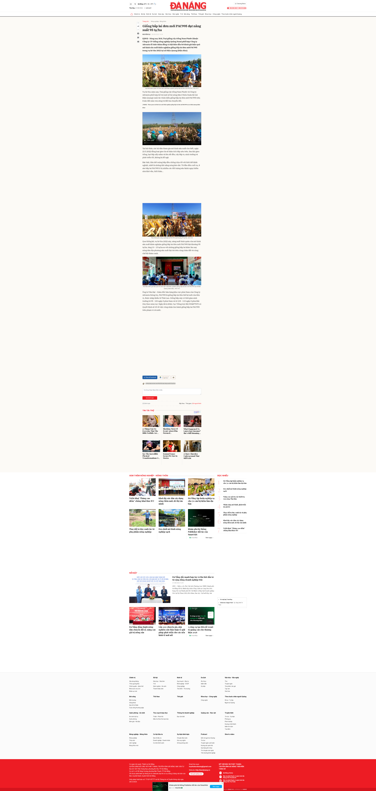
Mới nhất (148, 8)
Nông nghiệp (133, 738)
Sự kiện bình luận (183, 734)
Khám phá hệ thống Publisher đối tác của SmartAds (188, 785)
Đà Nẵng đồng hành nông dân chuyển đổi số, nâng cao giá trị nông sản (142, 630)
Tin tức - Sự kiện (230, 716)
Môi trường (132, 700)
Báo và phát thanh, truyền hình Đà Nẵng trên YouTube (233, 780)
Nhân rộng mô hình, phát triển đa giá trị (234, 506)
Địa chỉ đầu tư (157, 738)
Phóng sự (228, 719)
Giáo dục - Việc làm (159, 681)
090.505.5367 (233, 8)
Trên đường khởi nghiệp (208, 753)
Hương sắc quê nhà (207, 745)
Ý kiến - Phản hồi (158, 716)
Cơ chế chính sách (158, 743)
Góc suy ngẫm (181, 740)
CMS (231, 789)
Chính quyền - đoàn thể (136, 686)
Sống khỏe (132, 702)
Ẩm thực (203, 681)
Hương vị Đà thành (230, 724)
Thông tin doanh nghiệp (185, 713)
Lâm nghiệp (132, 743)
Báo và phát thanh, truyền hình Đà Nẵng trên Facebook (233, 776)
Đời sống (187, 14)
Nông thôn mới (133, 745)
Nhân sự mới (133, 691)
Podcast (204, 734)
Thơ (226, 681)
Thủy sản (132, 740)
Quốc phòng (133, 719)
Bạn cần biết (181, 716)
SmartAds (178, 788)
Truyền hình (229, 713)
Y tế (181, 14)
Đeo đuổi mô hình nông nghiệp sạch (170, 530)
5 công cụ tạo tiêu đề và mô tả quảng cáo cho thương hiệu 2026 (200, 630)
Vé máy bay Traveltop (226, 599)
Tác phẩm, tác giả (230, 686)
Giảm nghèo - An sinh (159, 686)
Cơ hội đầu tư (158, 734)
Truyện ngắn (228, 683)
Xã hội (143, 14)
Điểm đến (204, 683)
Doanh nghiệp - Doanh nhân (161, 740)
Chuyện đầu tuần (182, 738)
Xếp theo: (182, 403)
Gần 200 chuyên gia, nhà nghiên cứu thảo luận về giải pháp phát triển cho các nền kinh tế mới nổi (172, 631)
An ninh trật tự (133, 716)
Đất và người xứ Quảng (208, 738)
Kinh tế (148, 14)
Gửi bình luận (150, 398)
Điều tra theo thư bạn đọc (161, 719)
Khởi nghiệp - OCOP (183, 683)
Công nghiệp (181, 686)
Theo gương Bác (134, 683)
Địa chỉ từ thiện (133, 705)
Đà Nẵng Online (228, 773)
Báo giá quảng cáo (196, 774)
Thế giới (201, 14)
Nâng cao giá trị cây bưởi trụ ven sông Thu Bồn (234, 498)
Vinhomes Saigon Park (226, 602)
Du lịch (154, 14)
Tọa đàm (227, 729)
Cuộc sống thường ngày (136, 707)
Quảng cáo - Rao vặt (208, 713)
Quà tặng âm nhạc (206, 748)
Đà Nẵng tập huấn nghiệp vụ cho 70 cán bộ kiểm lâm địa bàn (201, 501)
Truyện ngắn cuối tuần (208, 743)
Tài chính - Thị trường (183, 688)
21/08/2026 (136, 8)
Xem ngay (216, 786)
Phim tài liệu (228, 721)
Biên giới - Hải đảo (134, 721)
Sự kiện (203, 686)
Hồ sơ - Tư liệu (229, 700)
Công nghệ (204, 700)
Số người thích (196, 403)
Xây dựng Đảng (134, 681)
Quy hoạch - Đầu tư (183, 681)
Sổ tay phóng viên (182, 743)
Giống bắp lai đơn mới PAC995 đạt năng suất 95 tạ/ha (160, 383)
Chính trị (137, 14)
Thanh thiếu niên (158, 688)
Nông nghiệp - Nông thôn (158, 21)
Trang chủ (145, 21)
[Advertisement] (171, 188)
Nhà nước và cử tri (134, 688)
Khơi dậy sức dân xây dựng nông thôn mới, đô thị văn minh (171, 501)
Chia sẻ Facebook (150, 377)
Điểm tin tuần (229, 726)
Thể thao (194, 14)
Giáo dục (161, 14)
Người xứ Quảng (230, 702)
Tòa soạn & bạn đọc (160, 713)
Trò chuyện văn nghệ (207, 750)
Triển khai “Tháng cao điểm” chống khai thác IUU (141, 499)
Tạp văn (227, 688)
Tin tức (203, 740)
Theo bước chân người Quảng (231, 14)
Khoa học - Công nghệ (212, 14)
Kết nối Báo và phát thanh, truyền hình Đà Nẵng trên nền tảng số (231, 766)
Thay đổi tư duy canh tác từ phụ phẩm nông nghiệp (141, 530)
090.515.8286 (242, 8)
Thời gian (188, 403)
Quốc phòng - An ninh (137, 713)
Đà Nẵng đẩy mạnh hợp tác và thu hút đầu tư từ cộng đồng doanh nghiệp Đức (193, 578)
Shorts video (229, 734)
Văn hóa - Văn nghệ (172, 14)
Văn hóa (227, 691)
